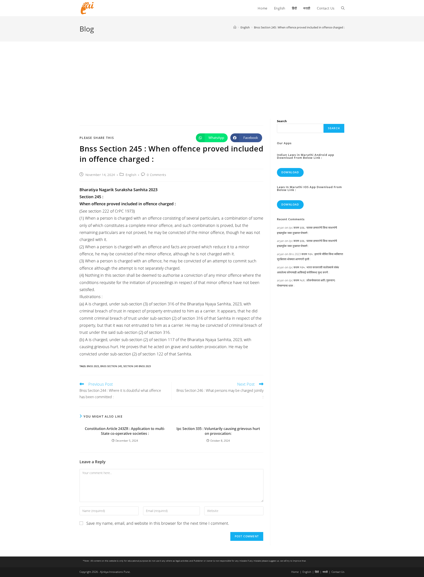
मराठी (325, 572)
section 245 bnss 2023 (137, 366)
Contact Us (337, 572)
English (131, 175)
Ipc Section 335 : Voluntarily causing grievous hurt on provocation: (218, 431)
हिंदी (317, 572)
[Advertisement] (212, 74)
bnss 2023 (93, 366)
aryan (280, 228)
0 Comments (156, 175)
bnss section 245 (111, 366)
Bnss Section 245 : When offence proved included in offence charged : (299, 27)
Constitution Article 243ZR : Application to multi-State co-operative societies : (125, 431)
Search (282, 121)
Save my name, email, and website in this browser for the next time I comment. (157, 523)
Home (295, 572)
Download (290, 172)
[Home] (234, 27)
